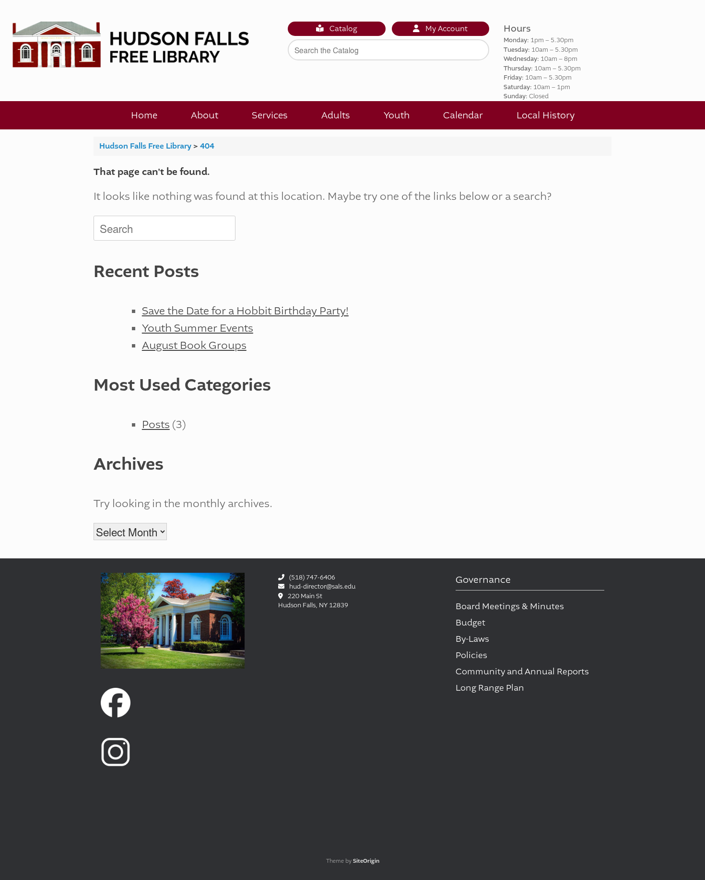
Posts (156, 424)
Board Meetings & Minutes (510, 606)
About (204, 115)
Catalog (342, 29)
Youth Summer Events (197, 328)
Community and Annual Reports (522, 671)
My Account (445, 29)
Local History (546, 115)
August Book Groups (194, 345)
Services (270, 115)
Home (144, 115)
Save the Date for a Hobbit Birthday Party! (245, 311)
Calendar (463, 115)
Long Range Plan (490, 688)
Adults (335, 115)
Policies (471, 655)
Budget (470, 622)
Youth (397, 115)
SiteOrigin (366, 861)
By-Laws (472, 639)
